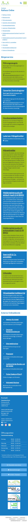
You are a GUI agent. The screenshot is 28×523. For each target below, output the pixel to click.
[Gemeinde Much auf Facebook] (2, 425)
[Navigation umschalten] (25, 3)
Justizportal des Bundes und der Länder (15, 365)
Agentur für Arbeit (12, 319)
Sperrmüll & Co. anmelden (9, 255)
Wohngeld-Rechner (12, 382)
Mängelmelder (9, 150)
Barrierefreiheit (16, 520)
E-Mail (5, 422)
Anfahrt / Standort (15, 474)
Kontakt (15, 517)
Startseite (8, 517)
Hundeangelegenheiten (13, 118)
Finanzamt (9, 354)
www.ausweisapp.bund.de (12, 75)
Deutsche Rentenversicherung (13, 330)
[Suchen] (20, 2)
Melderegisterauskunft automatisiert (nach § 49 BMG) (13, 230)
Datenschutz (21, 519)
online (6, 140)
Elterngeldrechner (12, 344)
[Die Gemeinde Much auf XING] (9, 425)
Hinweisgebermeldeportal (14, 293)
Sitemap (24, 520)
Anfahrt (22, 517)
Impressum (12, 519)
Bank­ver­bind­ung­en (15, 470)
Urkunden (7, 273)
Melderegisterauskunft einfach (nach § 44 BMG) (13, 193)
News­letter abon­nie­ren (15, 465)
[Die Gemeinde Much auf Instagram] (6, 425)
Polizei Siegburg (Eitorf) (14, 374)
